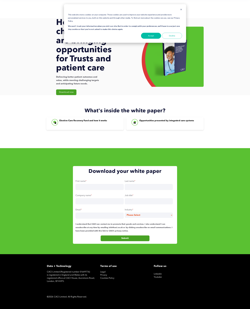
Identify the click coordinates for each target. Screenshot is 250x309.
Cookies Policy (107, 278)
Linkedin (158, 274)
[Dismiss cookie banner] (181, 9)
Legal (103, 272)
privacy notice (121, 231)
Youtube (158, 277)
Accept (151, 36)
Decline (172, 36)
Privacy (103, 275)
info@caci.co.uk (116, 227)
